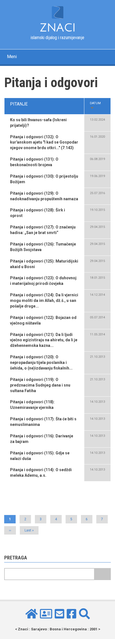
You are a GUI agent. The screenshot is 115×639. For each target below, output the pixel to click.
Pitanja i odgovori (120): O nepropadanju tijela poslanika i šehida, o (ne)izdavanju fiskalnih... (41, 362)
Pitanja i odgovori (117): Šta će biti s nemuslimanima (43, 422)
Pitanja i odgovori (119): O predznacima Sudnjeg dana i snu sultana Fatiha (40, 385)
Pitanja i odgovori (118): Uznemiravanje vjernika (32, 405)
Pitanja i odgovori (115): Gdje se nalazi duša (40, 456)
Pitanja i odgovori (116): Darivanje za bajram (41, 439)
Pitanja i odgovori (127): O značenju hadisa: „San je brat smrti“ (43, 230)
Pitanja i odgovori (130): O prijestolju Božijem (44, 179)
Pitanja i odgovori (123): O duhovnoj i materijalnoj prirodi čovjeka (43, 281)
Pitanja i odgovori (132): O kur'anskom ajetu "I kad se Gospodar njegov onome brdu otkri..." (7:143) (44, 142)
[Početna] (57, 12)
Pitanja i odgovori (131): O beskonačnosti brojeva (34, 162)
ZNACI (58, 28)
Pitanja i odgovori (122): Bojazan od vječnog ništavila (43, 320)
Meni (12, 56)
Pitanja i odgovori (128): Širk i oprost (37, 213)
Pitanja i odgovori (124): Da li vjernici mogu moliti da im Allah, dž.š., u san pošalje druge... (44, 300)
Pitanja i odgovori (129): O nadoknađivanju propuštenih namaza (44, 196)
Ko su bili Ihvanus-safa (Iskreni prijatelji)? (38, 123)
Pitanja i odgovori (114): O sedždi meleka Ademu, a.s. (41, 473)
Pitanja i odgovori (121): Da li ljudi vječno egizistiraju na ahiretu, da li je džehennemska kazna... (43, 340)
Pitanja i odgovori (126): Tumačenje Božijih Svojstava (43, 247)
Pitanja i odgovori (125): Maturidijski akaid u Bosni (44, 264)
